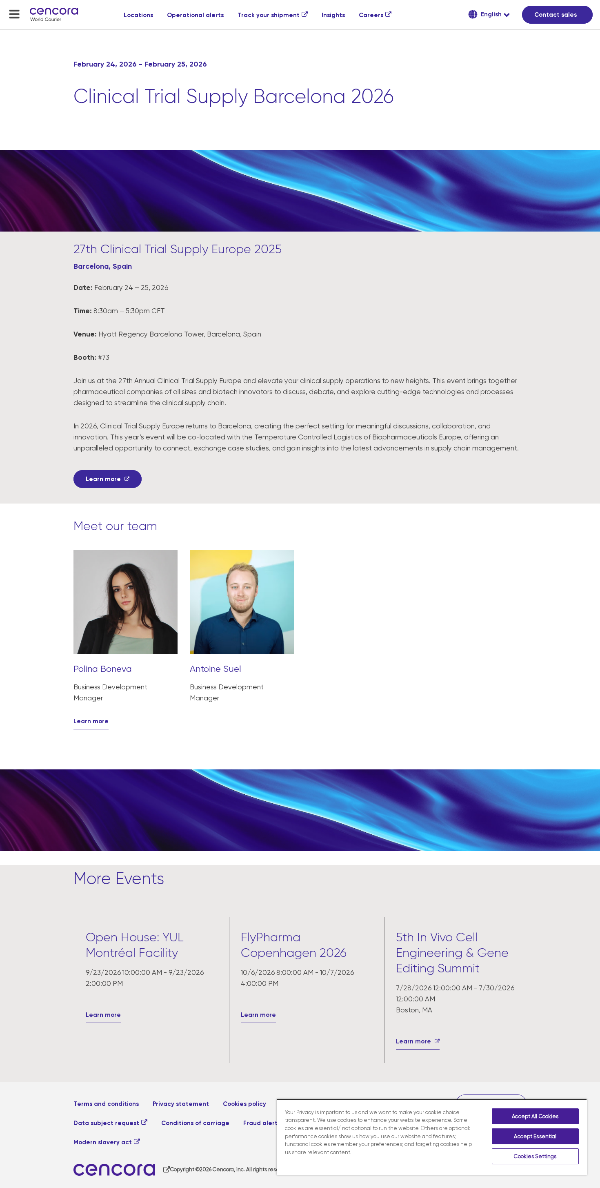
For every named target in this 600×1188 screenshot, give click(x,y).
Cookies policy (244, 1104)
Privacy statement (181, 1104)
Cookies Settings (535, 1156)
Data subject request (106, 1123)
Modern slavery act (102, 1142)
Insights (333, 15)
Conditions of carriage (195, 1123)
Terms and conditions (106, 1104)
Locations (138, 15)
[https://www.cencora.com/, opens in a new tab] (121, 1170)
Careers (371, 15)
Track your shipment (269, 15)
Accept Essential (535, 1136)
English (490, 14)
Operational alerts (195, 15)
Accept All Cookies (535, 1116)
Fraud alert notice (271, 1123)
